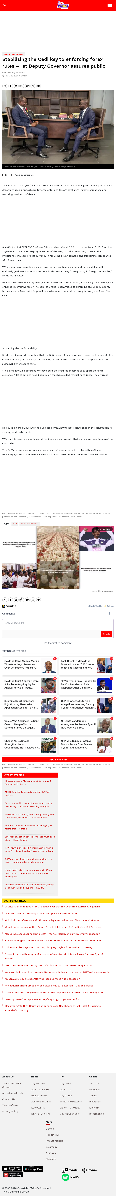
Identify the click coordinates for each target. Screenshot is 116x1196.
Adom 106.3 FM (40, 1089)
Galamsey (51, 1146)
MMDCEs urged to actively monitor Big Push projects (27, 795)
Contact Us (8, 1099)
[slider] (44, 584)
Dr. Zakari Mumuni (29, 524)
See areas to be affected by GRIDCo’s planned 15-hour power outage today (48, 965)
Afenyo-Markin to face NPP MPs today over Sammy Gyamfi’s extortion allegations (52, 906)
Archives (51, 1152)
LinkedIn (94, 1107)
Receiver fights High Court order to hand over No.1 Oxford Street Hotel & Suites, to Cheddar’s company (53, 1008)
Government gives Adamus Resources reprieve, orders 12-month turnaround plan (53, 940)
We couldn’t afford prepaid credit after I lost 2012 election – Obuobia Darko (49, 985)
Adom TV (65, 1089)
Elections (51, 1159)
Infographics (96, 1113)
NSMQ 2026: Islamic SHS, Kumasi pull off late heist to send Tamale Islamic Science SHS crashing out (28, 875)
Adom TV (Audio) (70, 1107)
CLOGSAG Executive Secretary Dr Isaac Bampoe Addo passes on (42, 978)
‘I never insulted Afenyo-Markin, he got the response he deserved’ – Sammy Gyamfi (54, 992)
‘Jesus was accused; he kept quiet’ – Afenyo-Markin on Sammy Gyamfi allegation (52, 933)
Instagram (95, 1101)
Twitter (93, 1095)
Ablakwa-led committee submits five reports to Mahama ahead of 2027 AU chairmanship (57, 972)
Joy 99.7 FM (38, 1083)
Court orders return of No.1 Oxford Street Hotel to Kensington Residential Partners (53, 927)
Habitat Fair (52, 1134)
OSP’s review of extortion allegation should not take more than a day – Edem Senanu (29, 862)
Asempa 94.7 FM (41, 1101)
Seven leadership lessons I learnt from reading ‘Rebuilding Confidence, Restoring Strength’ (28, 806)
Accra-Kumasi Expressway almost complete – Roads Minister (41, 913)
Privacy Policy (10, 1111)
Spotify (74, 1177)
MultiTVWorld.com (71, 1101)
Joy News (65, 1083)
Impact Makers (54, 1140)
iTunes (92, 1169)
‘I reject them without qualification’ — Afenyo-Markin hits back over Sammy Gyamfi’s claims (55, 956)
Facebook (94, 1089)
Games (50, 1128)
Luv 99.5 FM (38, 1107)
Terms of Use (10, 1105)
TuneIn (72, 1169)
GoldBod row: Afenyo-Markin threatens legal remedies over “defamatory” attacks (52, 920)
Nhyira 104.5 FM (40, 1113)
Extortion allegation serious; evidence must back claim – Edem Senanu (30, 840)
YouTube (94, 1083)
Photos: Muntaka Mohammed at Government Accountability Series (28, 784)
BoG (15, 524)
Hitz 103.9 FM (39, 1095)
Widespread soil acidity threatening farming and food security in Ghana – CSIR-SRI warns (29, 817)
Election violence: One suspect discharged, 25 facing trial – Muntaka (28, 828)
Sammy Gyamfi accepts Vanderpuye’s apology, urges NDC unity (42, 999)
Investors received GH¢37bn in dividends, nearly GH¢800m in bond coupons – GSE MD (29, 887)
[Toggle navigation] (110, 6)
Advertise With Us (12, 1093)
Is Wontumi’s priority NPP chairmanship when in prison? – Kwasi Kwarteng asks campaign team (29, 851)
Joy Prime (66, 1095)
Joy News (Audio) (70, 1113)
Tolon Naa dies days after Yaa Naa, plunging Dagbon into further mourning (48, 947)
